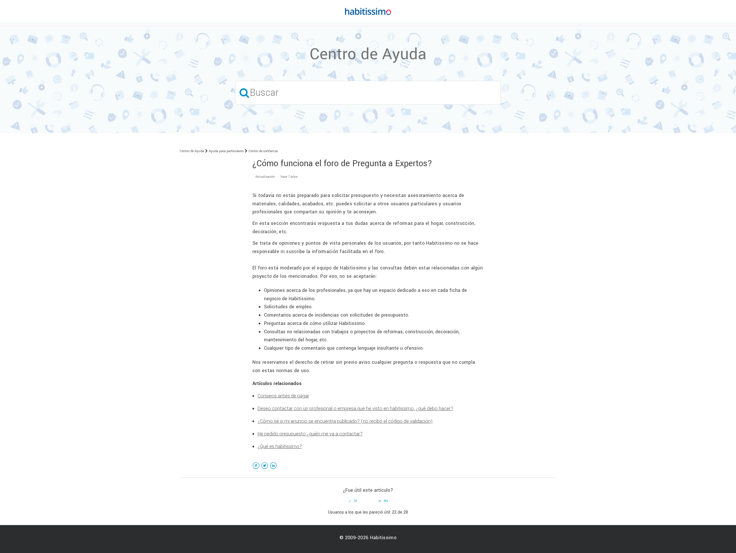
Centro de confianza (263, 151)
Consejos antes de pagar (283, 396)
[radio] (353, 501)
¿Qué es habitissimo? (280, 446)
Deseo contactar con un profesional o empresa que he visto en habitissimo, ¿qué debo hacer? (355, 408)
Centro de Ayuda (192, 151)
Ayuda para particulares (226, 151)
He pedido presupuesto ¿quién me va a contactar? (310, 433)
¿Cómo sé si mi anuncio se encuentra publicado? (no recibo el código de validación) (345, 421)
